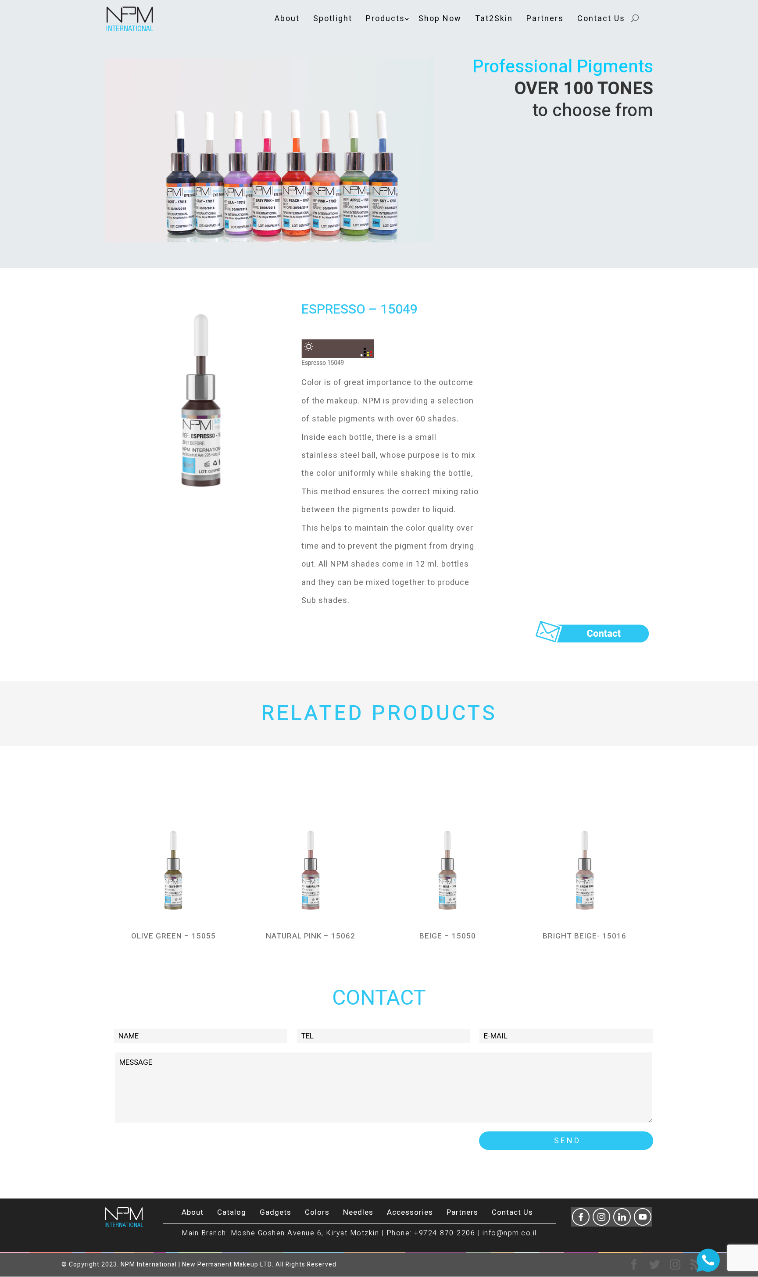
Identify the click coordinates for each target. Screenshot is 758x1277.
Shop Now (439, 19)
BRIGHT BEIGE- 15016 (584, 936)
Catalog (231, 1212)
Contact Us (601, 19)
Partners (545, 19)
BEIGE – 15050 (447, 936)
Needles (358, 1212)
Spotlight (332, 19)
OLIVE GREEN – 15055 (173, 936)
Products (385, 19)
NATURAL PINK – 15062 (310, 936)
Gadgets (275, 1212)
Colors (317, 1212)
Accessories (410, 1212)
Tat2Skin (494, 19)
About (287, 19)
